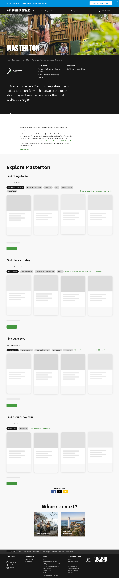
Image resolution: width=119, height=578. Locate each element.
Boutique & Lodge (26, 271)
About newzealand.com (50, 566)
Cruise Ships (56, 352)
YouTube (12, 572)
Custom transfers (26, 352)
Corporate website (73, 573)
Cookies (45, 577)
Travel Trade (71, 568)
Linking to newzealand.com (51, 570)
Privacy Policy (47, 575)
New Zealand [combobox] (106, 11)
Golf (57, 187)
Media (69, 564)
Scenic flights (12, 191)
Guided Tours (12, 432)
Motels (60, 271)
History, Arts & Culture (34, 187)
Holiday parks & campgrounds (45, 271)
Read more (25, 149)
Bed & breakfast (12, 271)
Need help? (28, 566)
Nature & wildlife (67, 187)
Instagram (12, 566)
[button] (37, 11)
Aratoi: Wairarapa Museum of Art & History (56, 141)
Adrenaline (48, 187)
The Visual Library (73, 566)
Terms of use (47, 573)
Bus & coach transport (42, 352)
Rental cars (68, 352)
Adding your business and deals (52, 568)
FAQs (44, 564)
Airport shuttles (12, 352)
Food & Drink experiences (15, 187)
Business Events (72, 570)
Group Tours (23, 432)
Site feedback (29, 564)
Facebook (12, 569)
